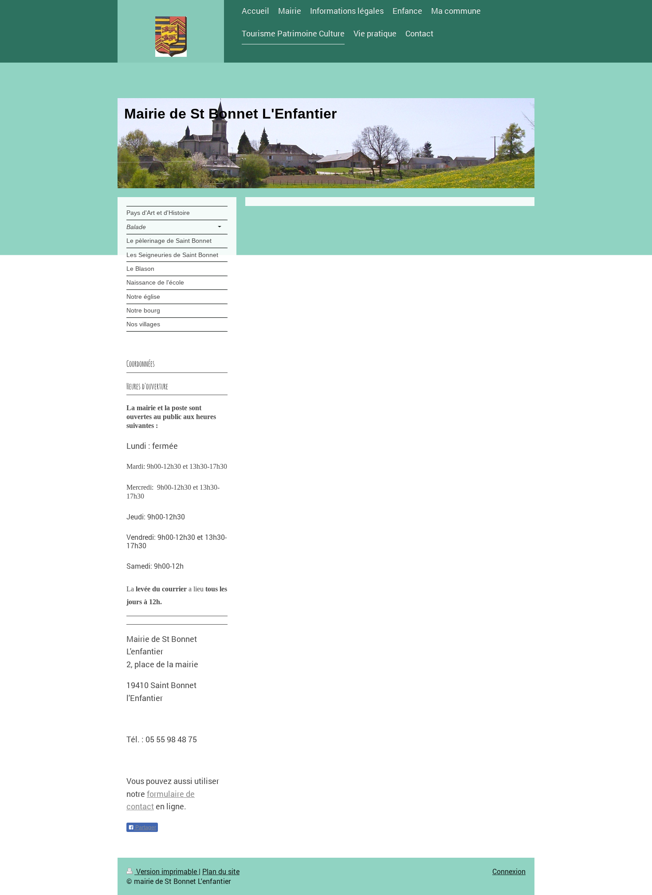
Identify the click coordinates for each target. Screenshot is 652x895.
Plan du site (221, 871)
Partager (145, 827)
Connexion (509, 871)
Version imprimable (166, 871)
